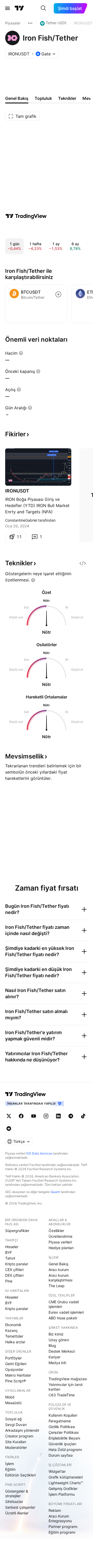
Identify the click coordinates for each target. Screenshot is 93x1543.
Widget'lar (57, 1471)
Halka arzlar (15, 1342)
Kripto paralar (16, 1264)
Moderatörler (16, 1447)
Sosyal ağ (13, 1419)
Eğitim (10, 1469)
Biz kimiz (56, 1334)
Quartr (55, 1192)
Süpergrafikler (17, 1230)
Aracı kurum (59, 1269)
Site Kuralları (15, 1442)
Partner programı (63, 1526)
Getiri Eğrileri (15, 1364)
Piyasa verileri (60, 1242)
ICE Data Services (39, 1153)
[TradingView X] (8, 1116)
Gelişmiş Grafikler (63, 1488)
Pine (8, 1281)
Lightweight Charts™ (66, 1483)
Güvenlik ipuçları (62, 1444)
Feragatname (60, 1421)
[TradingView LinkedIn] (58, 1116)
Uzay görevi (59, 1340)
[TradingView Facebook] (21, 1116)
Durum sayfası (61, 1455)
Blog (52, 1345)
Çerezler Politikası (64, 1432)
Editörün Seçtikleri (20, 1475)
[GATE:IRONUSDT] (10, 480)
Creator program (19, 1436)
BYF (8, 1252)
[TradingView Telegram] (70, 1116)
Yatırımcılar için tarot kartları (66, 1386)
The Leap (57, 1285)
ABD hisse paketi (63, 1318)
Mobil (9, 1397)
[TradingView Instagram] (46, 1116)
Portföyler (13, 1358)
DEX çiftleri (14, 1275)
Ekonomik (13, 1324)
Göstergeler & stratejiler (16, 1493)
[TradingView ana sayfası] (19, 8)
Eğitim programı (62, 1532)
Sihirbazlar (14, 1501)
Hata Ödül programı (65, 1449)
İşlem (9, 1463)
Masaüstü (13, 1403)
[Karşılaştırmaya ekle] (58, 294)
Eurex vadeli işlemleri (66, 1312)
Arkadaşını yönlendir (22, 1430)
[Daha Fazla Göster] (30, 23)
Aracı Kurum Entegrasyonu (60, 1518)
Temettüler (14, 1336)
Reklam (55, 1510)
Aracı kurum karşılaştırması (60, 1277)
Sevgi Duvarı (16, 1424)
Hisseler (11, 1246)
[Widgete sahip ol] (83, 563)
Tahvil (10, 1258)
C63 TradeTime (62, 1395)
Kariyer (54, 1357)
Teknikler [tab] (67, 98)
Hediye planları (61, 1248)
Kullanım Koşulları (63, 1415)
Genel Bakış (58, 1264)
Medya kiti (57, 1362)
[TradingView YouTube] (33, 1116)
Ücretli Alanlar (16, 1513)
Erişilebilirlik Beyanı (64, 1438)
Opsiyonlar (14, 1369)
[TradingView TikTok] (83, 1116)
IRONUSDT (17, 491)
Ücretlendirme (60, 1236)
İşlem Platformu (62, 1494)
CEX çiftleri (14, 1269)
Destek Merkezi (62, 1351)
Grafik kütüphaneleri (66, 1477)
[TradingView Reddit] (8, 1128)
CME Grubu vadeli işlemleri (64, 1304)
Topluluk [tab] (43, 98)
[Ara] (43, 8)
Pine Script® (15, 1381)
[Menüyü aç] (7, 8)
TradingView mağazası (68, 1379)
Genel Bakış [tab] (16, 98)
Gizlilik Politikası (62, 1426)
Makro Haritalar (18, 1375)
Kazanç (11, 1330)
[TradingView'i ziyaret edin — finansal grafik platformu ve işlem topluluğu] (26, 216)
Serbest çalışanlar (20, 1507)
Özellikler (56, 1230)
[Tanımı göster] (21, 353)
